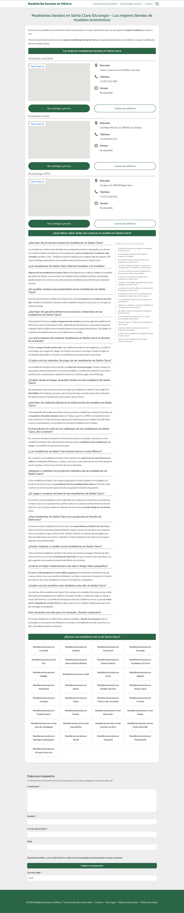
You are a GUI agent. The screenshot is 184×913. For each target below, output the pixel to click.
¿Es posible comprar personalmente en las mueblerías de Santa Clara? (133, 261)
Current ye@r (34, 872)
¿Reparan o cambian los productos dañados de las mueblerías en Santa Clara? (135, 306)
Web (29, 841)
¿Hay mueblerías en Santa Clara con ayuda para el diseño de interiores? (134, 317)
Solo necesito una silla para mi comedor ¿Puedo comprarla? (132, 340)
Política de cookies (149, 902)
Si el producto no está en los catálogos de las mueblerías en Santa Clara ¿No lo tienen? (135, 295)
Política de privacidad (128, 902)
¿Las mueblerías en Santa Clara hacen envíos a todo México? (135, 300)
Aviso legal (111, 902)
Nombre (31, 816)
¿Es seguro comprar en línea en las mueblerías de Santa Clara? (135, 312)
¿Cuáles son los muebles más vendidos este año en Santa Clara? (135, 334)
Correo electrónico (37, 828)
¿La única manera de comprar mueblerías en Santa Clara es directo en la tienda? (134, 272)
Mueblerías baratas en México (50, 4)
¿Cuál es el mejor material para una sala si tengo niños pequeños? (133, 329)
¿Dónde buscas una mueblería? (105, 4)
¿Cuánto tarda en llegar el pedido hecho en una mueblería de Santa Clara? (135, 283)
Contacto (149, 4)
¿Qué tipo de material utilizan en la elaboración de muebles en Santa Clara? (135, 289)
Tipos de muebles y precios (130, 4)
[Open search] (157, 4)
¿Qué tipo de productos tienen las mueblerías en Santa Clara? (135, 249)
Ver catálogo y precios (59, 108)
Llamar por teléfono (125, 108)
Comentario (33, 786)
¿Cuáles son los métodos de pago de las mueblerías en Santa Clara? (132, 278)
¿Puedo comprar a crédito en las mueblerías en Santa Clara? (135, 323)
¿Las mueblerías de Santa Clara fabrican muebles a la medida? (132, 255)
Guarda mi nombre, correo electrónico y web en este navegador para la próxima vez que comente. (75, 857)
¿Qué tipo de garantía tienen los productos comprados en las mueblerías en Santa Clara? (134, 266)
